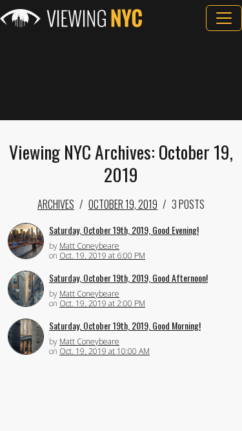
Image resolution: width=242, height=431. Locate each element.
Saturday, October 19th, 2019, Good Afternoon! (128, 277)
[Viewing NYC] (71, 18)
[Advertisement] (121, 76)
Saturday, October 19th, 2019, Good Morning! (125, 325)
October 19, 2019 (122, 204)
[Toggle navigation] (224, 18)
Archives (55, 204)
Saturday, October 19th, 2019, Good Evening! (124, 230)
